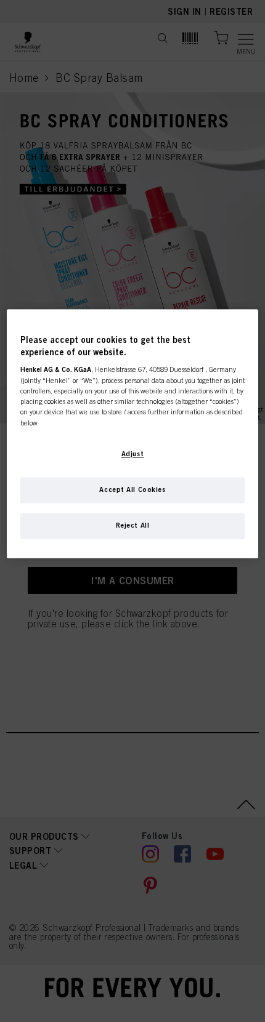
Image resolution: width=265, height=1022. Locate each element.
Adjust (132, 453)
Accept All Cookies (132, 489)
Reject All (133, 525)
